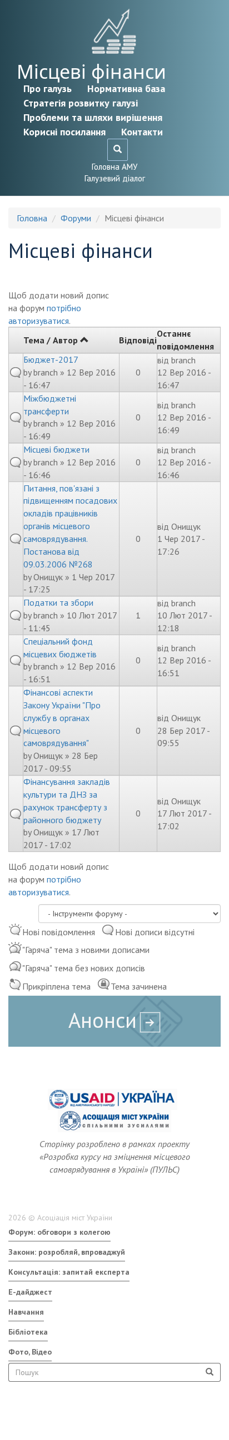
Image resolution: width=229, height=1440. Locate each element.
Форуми (76, 218)
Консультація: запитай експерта (69, 1272)
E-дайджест (30, 1292)
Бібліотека (28, 1332)
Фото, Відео (30, 1352)
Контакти (142, 131)
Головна (32, 218)
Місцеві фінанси (91, 71)
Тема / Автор (50, 340)
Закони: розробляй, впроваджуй (66, 1252)
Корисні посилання (64, 131)
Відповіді (138, 340)
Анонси (102, 1019)
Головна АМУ (114, 166)
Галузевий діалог (114, 178)
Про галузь (47, 88)
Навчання (26, 1312)
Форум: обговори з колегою (59, 1232)
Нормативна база (126, 88)
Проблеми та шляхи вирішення (92, 117)
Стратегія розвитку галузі (80, 103)
